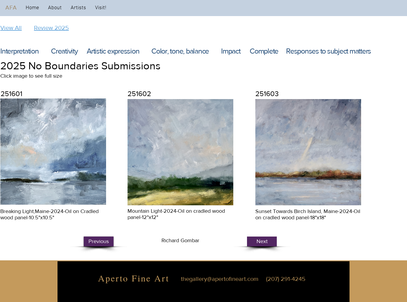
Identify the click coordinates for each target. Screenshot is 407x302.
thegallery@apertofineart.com (219, 279)
